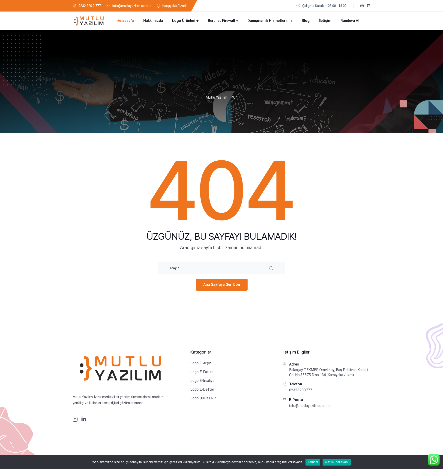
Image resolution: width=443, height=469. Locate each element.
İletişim (325, 20)
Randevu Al (350, 20)
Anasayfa (126, 20)
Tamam (313, 462)
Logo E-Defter (202, 389)
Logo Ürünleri (183, 20)
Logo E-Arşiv (200, 363)
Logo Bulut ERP (203, 398)
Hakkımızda (153, 20)
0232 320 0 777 (89, 6)
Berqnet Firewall (221, 20)
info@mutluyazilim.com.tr (131, 6)
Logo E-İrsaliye (202, 380)
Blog (306, 20)
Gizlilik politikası (336, 462)
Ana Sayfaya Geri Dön (221, 284)
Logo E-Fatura (201, 372)
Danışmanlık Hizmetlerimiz (270, 20)
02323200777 (300, 390)
